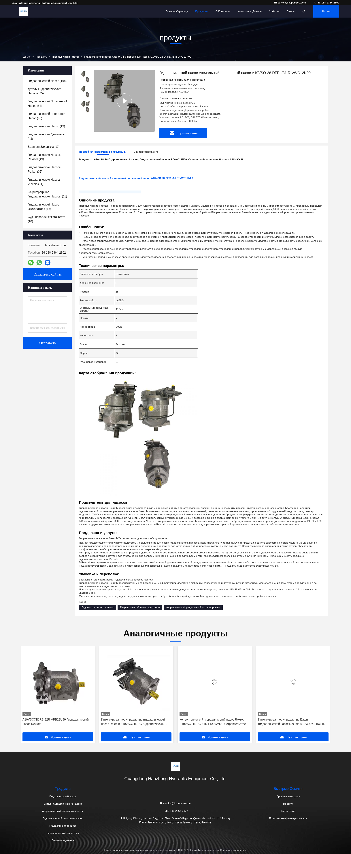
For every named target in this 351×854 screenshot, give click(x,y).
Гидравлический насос (65, 56)
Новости (288, 803)
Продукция (201, 11)
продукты (41, 56)
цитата (326, 11)
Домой (27, 56)
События (274, 11)
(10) (46, 219)
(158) (47, 80)
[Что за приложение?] (39, 262)
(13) (46, 126)
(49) (44, 157)
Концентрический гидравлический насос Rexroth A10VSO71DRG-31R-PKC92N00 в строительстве (136, 721)
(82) (47, 103)
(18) (46, 116)
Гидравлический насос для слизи (140, 607)
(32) (44, 169)
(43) (46, 136)
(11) (43, 146)
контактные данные (250, 11)
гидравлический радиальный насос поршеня (193, 607)
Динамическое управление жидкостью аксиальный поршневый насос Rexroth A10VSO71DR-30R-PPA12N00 (295, 722)
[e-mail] (47, 262)
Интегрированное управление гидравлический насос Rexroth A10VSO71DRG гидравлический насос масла (57, 722)
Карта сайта (288, 811)
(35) (44, 91)
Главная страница (177, 11)
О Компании (223, 11)
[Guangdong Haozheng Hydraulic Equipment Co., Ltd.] (23, 11)
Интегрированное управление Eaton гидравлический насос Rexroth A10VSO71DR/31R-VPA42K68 (216, 722)
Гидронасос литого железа (98, 607)
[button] (27, 690)
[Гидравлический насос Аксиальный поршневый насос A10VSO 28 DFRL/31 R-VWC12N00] (124, 101)
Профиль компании (288, 796)
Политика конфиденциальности (288, 818)
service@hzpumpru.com (292, 2)
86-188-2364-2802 (328, 2)
